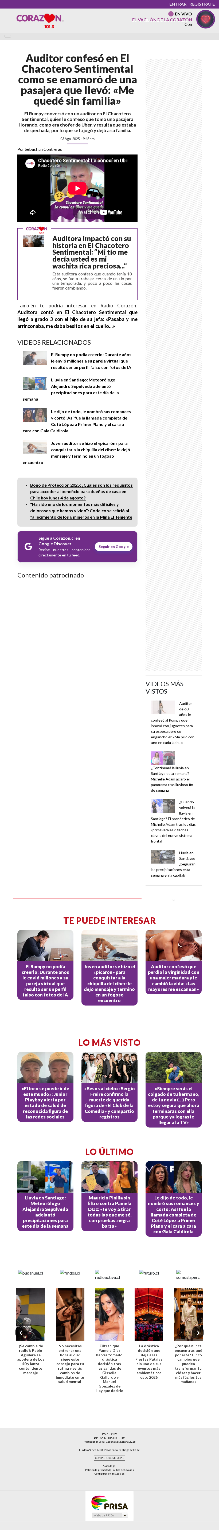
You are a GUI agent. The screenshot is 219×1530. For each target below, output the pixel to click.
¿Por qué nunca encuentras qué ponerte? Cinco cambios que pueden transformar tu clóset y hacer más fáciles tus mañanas (188, 1364)
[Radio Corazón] (40, 20)
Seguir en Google (114, 546)
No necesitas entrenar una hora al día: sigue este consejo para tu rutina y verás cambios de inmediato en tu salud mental (70, 1364)
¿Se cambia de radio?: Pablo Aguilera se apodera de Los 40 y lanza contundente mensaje (30, 1359)
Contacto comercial (109, 1457)
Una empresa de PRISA (109, 1502)
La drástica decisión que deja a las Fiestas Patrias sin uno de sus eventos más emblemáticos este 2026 (148, 1362)
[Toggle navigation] (7, 36)
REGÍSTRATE (202, 3)
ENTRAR (177, 3)
